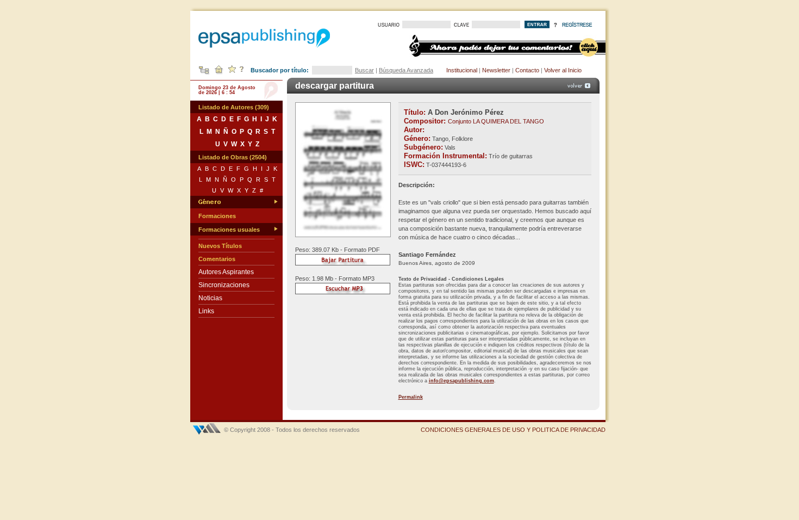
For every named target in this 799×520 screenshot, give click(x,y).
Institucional (461, 70)
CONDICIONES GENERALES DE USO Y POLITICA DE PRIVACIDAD (513, 429)
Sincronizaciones (223, 285)
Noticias (210, 298)
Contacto (527, 70)
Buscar (364, 70)
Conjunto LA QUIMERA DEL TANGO (496, 121)
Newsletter (496, 70)
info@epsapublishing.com (461, 380)
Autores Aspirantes (226, 272)
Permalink (410, 397)
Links (206, 311)
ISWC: (414, 164)
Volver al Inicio (563, 70)
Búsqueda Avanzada (406, 70)
